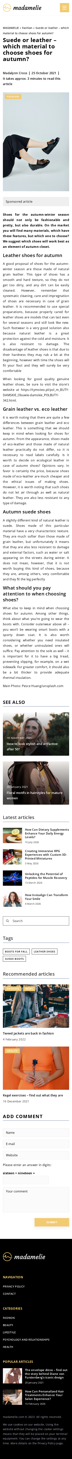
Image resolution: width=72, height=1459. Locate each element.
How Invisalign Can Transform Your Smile (46, 897)
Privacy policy (14, 1286)
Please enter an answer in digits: (27, 1165)
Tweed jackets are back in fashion (28, 1033)
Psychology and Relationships (26, 1339)
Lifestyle (9, 1332)
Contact (9, 1294)
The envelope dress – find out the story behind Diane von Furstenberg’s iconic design (46, 1373)
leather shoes (44, 951)
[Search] (7, 920)
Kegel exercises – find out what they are (33, 1095)
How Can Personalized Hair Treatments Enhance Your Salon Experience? (44, 1395)
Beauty (8, 1325)
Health (8, 1347)
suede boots (14, 958)
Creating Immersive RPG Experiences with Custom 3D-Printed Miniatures (46, 854)
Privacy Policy (46, 1443)
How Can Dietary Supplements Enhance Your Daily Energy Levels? (47, 833)
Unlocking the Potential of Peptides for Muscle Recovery (46, 876)
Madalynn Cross (15, 73)
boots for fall (16, 951)
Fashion (13, 96)
